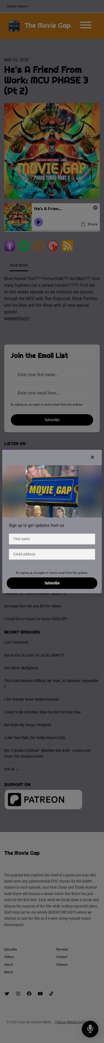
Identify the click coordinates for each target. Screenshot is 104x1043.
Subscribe (52, 583)
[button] (92, 457)
